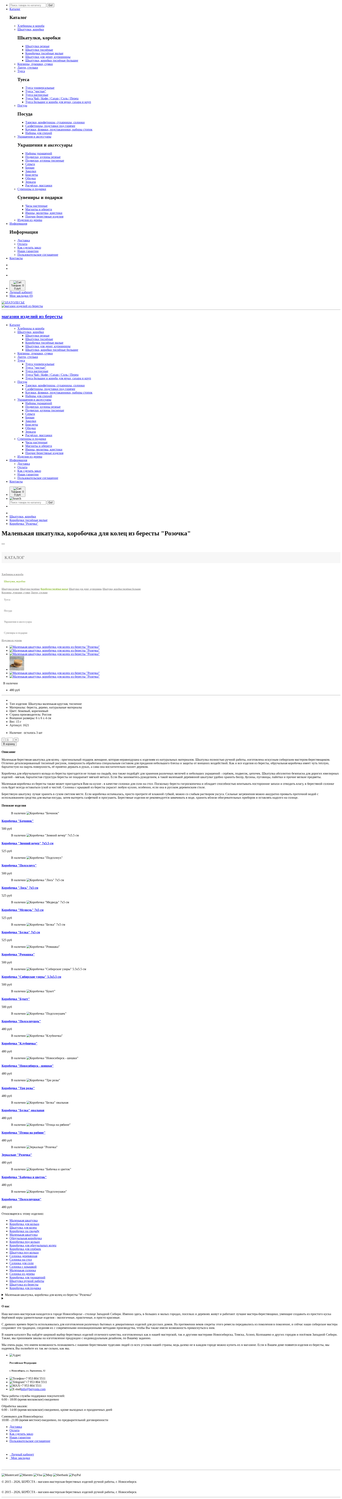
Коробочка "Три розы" (18, 1088)
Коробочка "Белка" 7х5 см (21, 932)
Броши (29, 167)
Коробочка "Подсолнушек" (21, 1021)
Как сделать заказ (29, 247)
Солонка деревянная (23, 1256)
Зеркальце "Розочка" (17, 1154)
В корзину (9, 743)
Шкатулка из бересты (24, 1284)
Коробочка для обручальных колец (33, 1245)
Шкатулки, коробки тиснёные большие (51, 60)
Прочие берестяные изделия (44, 216)
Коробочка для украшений (27, 1277)
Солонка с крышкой (23, 1266)
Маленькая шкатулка (24, 1220)
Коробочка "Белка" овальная (23, 1110)
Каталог (15, 9)
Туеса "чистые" (35, 91)
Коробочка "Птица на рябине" (24, 1132)
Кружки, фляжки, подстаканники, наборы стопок (58, 129)
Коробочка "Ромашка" (18, 954)
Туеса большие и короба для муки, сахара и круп (58, 102)
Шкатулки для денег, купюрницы (47, 57)
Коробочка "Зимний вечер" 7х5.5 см (27, 843)
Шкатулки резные (37, 46)
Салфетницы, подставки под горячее (50, 126)
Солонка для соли (22, 1263)
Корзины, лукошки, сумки (35, 64)
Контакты (16, 258)
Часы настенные (36, 205)
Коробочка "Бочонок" (18, 821)
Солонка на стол (21, 1259)
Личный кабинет (22, 1454)
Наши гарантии (28, 251)
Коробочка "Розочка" (24, 523)
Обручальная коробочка (26, 1238)
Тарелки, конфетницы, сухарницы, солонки (55, 122)
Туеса (21, 71)
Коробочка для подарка (25, 1288)
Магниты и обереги (38, 209)
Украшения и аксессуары (34, 136)
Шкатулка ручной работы (27, 1281)
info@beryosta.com (33, 1389)
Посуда (22, 105)
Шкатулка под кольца (24, 1252)
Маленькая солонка (23, 1270)
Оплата (22, 244)
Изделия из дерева (29, 220)
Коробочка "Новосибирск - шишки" (28, 1065)
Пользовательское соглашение (37, 254)
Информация (18, 223)
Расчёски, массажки (38, 185)
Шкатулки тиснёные (39, 49)
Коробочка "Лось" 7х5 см (20, 887)
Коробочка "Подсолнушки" (21, 1199)
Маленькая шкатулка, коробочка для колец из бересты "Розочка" (48, 1294)
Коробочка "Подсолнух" (19, 865)
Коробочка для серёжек (25, 1249)
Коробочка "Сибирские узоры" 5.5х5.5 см (31, 976)
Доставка (23, 240)
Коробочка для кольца (24, 1224)
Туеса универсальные (39, 87)
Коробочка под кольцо (25, 1241)
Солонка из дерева (22, 1274)
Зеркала (30, 182)
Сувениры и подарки (31, 189)
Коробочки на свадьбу (24, 1231)
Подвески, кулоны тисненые (44, 160)
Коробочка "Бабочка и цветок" (24, 1177)
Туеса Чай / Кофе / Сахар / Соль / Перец (52, 98)
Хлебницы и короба (30, 25)
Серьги (30, 164)
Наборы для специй (38, 133)
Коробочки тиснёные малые (44, 53)
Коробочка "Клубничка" (19, 1043)
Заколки (30, 171)
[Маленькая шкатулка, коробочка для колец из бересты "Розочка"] (55, 647)
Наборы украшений (38, 153)
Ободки (30, 178)
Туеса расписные (36, 95)
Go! (50, 5)
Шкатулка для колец (23, 1227)
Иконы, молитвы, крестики (43, 213)
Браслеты (31, 174)
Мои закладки (20, 1458)
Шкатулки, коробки (30, 29)
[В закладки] (3, 543)
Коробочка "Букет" (16, 999)
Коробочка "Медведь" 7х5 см (23, 910)
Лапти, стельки (27, 67)
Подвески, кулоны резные (43, 157)
